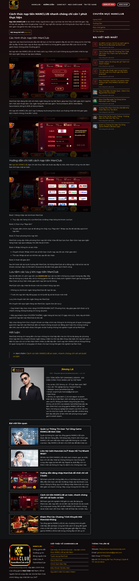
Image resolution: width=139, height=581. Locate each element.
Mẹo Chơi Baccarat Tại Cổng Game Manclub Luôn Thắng (112, 100)
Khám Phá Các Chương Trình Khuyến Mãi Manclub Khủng (61, 518)
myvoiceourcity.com (18, 567)
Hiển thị (27, 32)
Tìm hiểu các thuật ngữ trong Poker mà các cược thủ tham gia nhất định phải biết (113, 72)
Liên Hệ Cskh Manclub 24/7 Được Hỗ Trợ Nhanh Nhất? (64, 452)
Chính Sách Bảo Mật (58, 564)
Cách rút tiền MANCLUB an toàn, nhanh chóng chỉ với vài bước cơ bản (63, 496)
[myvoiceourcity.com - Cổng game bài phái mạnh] (18, 4)
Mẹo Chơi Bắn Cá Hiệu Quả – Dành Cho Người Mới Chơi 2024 (114, 92)
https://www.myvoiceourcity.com (112, 549)
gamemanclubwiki (109, 553)
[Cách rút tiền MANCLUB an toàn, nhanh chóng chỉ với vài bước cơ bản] (24, 502)
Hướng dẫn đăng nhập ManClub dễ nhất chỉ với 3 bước (64, 474)
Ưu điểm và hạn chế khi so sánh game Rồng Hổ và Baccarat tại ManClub (114, 44)
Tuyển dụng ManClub (59, 556)
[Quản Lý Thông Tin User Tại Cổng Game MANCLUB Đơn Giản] (24, 436)
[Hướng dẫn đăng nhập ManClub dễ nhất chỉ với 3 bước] (24, 480)
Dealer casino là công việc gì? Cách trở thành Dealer (114, 63)
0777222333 (105, 556)
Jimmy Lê (67, 369)
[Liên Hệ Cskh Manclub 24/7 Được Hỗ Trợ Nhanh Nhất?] (24, 458)
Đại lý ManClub (56, 560)
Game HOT (61, 5)
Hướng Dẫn (48, 5)
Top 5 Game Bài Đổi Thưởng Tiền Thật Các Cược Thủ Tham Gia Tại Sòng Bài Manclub (114, 53)
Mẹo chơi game (75, 5)
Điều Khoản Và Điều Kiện (60, 568)
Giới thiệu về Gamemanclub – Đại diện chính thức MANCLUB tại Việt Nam (67, 551)
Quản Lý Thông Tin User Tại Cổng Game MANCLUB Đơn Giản (61, 430)
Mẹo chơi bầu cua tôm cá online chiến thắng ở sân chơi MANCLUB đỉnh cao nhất (114, 82)
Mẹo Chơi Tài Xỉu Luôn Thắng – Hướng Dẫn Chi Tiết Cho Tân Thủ (114, 117)
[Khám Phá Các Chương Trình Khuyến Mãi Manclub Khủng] (24, 524)
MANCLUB (36, 5)
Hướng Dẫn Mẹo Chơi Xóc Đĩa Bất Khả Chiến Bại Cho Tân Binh (114, 109)
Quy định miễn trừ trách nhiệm (62, 572)
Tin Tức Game (90, 5)
